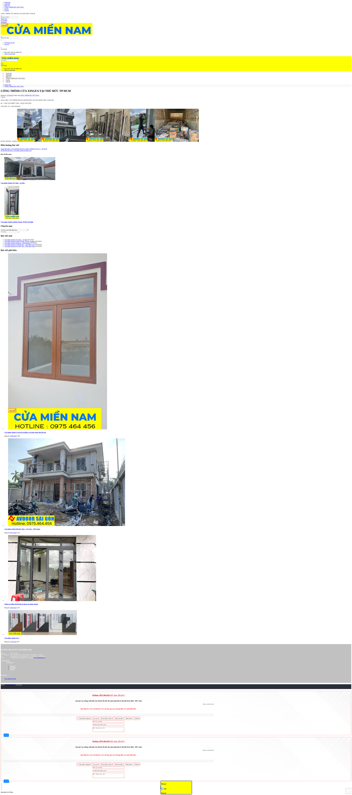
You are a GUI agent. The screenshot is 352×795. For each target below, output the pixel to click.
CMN (23, 685)
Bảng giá (7, 5)
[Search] (1, 62)
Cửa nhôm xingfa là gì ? (11, 638)
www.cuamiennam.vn (39, 657)
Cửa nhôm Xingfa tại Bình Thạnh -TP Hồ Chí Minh (17, 222)
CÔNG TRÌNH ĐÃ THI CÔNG (14, 7)
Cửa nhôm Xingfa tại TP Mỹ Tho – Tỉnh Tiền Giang (19, 244)
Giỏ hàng (4, 20)
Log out (6, 44)
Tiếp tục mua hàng (9, 54)
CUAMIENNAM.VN (10, 685)
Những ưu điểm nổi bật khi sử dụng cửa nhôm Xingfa (21, 604)
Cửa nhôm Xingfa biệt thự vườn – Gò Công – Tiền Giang (22, 529)
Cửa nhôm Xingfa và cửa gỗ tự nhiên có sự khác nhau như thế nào (25, 432)
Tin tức (6, 9)
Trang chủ (7, 2)
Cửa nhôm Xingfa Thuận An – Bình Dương (17, 243)
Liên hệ (6, 10)
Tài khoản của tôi (9, 42)
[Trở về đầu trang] (1, 785)
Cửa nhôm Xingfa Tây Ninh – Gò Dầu (13, 183)
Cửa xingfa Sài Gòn (10, 678)
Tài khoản (4, 22)
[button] (2, 64)
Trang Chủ (4, 19)
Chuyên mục (4, 230)
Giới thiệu (7, 4)
